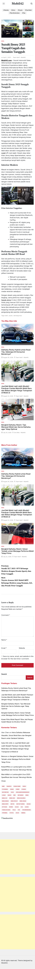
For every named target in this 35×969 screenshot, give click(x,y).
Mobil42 (18, 3)
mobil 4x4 (4, 798)
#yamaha (6, 10)
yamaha (23, 812)
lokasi (3, 795)
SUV (22, 806)
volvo (17, 812)
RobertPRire (5, 767)
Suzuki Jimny (6, 300)
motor (12, 803)
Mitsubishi (20, 795)
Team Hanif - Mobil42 (19, 57)
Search (4, 674)
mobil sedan (23, 801)
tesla (14, 809)
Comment (5, 615)
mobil (3, 153)
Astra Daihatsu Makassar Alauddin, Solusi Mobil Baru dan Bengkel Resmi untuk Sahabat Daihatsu (16, 735)
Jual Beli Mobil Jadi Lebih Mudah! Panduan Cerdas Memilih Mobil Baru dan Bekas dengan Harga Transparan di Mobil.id (16, 389)
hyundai (24, 789)
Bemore (4, 756)
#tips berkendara (14, 13)
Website (22, 648)
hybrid (17, 789)
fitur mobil (5, 789)
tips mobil (4, 812)
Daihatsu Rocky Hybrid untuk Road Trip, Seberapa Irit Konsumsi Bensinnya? (15, 352)
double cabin (17, 786)
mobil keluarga (21, 798)
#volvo (13, 10)
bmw (3, 786)
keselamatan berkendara (22, 792)
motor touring (20, 803)
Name (4, 640)
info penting (5, 792)
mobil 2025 (12, 798)
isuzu (12, 792)
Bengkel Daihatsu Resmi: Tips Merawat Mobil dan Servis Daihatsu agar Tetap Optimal (16, 427)
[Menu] (3, 3)
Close (3, 781)
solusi (16, 806)
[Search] (31, 3)
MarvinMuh (5, 774)
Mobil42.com (6, 60)
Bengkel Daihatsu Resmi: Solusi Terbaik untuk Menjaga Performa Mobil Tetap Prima (17, 551)
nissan (28, 803)
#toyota (20, 10)
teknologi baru (17, 315)
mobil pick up (14, 801)
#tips (23, 13)
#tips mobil (28, 10)
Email (4, 648)
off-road (4, 806)
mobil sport (5, 803)
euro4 (24, 786)
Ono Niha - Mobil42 (20, 432)
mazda (9, 795)
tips (19, 809)
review (11, 806)
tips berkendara (26, 809)
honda (12, 789)
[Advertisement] (17, 856)
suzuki (10, 315)
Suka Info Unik (6, 743)
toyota (11, 812)
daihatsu (9, 786)
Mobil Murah (5, 801)
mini (14, 795)
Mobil (2, 41)
